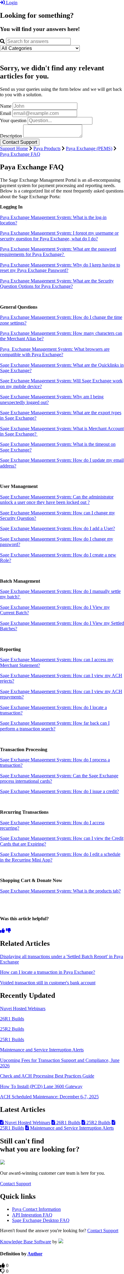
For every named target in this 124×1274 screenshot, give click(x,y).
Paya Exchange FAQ (20, 154)
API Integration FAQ (32, 1214)
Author (34, 1253)
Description (11, 135)
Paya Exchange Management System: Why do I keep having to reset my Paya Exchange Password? (60, 267)
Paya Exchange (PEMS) (89, 148)
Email (5, 113)
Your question (13, 120)
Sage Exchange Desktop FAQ (41, 1220)
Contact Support (15, 1183)
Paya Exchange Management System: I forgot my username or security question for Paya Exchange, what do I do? (59, 235)
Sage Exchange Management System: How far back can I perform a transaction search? (55, 725)
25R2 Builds (12, 1029)
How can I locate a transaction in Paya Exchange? (47, 972)
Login (11, 2)
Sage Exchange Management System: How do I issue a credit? (59, 791)
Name (5, 106)
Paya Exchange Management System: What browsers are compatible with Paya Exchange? (55, 352)
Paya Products (46, 148)
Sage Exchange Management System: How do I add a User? (57, 528)
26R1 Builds (12, 1018)
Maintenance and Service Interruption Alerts (42, 1049)
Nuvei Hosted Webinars (22, 1008)
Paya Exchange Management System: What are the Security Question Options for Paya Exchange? (57, 283)
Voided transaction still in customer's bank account (47, 982)
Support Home (14, 148)
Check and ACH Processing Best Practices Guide (47, 1075)
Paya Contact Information (36, 1209)
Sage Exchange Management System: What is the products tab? (60, 890)
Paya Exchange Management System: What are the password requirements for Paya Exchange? (58, 251)
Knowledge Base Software (25, 1241)
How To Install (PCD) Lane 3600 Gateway (41, 1086)
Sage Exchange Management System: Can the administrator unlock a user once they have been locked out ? (56, 499)
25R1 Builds (12, 1039)
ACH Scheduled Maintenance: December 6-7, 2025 (49, 1096)
